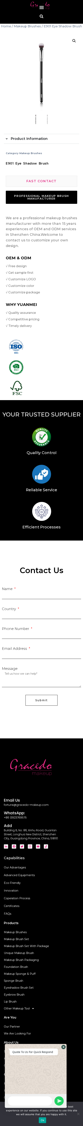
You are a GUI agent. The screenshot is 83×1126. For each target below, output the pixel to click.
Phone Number (16, 629)
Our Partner (12, 1026)
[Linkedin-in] (6, 846)
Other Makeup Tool (17, 1008)
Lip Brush (10, 1001)
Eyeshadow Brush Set (19, 987)
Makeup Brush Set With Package (26, 946)
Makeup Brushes (27, 26)
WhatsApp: (14, 813)
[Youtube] (38, 846)
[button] (41, 7)
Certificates (11, 906)
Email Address (15, 649)
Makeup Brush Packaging (21, 960)
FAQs (7, 913)
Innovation (11, 890)
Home (6, 26)
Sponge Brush (13, 980)
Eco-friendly (12, 883)
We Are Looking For (17, 1033)
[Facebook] (14, 846)
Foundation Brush (16, 967)
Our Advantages (15, 867)
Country (9, 609)
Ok (42, 1120)
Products (11, 923)
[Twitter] (22, 846)
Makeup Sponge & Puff (20, 974)
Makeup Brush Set (16, 939)
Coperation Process (17, 898)
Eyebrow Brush (14, 994)
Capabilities (14, 858)
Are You (10, 1017)
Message (10, 669)
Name (8, 589)
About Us (11, 1042)
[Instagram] (30, 846)
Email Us (12, 800)
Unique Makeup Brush (19, 953)
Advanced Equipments (19, 875)
